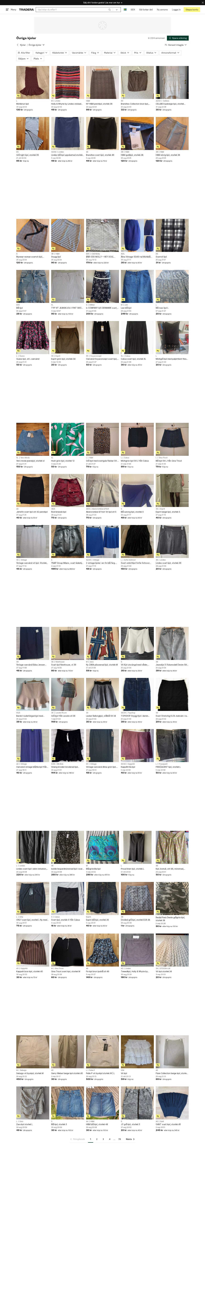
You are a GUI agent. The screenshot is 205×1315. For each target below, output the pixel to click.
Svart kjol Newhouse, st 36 (63, 665)
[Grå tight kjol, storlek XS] (32, 133)
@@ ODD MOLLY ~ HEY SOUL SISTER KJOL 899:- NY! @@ (100, 257)
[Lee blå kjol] (137, 286)
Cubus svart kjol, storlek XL (133, 359)
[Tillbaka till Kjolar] (17, 45)
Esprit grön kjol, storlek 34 (63, 359)
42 (17, 509)
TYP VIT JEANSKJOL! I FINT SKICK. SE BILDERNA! (67, 308)
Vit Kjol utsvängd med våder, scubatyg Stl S (134, 665)
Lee (126, 305)
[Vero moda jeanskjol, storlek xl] (32, 439)
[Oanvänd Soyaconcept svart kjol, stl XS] (102, 337)
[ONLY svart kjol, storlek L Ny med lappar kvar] (32, 898)
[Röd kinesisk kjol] (67, 490)
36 (157, 509)
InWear (92, 305)
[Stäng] (203, 2)
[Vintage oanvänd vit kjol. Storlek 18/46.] (32, 541)
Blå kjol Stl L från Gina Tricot (169, 461)
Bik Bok (60, 764)
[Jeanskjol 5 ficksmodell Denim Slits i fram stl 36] (172, 643)
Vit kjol (124, 1073)
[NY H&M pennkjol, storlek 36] (102, 82)
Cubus (127, 356)
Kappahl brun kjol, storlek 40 (29, 971)
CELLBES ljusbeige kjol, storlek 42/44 (170, 104)
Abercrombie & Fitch (100, 509)
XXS (18, 305)
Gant (162, 1121)
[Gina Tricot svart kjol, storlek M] (67, 950)
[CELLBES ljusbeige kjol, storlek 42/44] (172, 82)
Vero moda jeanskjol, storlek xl (30, 461)
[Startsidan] (26, 9)
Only (21, 917)
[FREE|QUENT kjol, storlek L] (172, 745)
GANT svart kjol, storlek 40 (168, 1124)
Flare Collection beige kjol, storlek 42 (172, 1073)
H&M (88, 101)
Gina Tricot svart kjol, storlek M (65, 971)
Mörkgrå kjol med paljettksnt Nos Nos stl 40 (171, 359)
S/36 (53, 764)
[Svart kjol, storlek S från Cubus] (67, 898)
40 (122, 101)
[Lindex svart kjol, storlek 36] (172, 541)
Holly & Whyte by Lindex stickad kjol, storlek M (66, 104)
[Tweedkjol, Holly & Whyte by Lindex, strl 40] (137, 950)
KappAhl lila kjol (128, 767)
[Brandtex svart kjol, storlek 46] (102, 133)
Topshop (131, 713)
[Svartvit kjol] (172, 235)
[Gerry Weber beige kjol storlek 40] (67, 1051)
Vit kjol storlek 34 (164, 971)
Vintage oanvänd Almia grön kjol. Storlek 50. (101, 767)
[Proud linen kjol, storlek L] (137, 847)
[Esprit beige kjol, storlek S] (172, 490)
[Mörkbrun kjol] (32, 82)
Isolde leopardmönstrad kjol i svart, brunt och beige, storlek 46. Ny (67, 869)
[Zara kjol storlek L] (32, 1102)
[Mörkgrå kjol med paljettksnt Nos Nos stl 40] (172, 337)
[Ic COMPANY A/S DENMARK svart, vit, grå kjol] (102, 286)
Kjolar (23, 45)
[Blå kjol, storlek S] (67, 1102)
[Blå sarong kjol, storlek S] (137, 490)
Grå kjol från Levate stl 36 (63, 716)
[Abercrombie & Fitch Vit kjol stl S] (102, 490)
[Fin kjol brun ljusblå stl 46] (102, 950)
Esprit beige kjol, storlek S (168, 512)
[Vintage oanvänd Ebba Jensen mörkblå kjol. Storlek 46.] (32, 643)
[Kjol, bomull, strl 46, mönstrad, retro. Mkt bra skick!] (172, 847)
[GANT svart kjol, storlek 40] (172, 1102)
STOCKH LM (165, 968)
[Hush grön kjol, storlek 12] (67, 439)
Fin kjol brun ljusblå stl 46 (97, 971)
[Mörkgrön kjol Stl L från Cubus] (137, 439)
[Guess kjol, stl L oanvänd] (32, 337)
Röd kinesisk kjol (58, 512)
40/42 (123, 764)
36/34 (123, 713)
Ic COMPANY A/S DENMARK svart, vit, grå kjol (101, 308)
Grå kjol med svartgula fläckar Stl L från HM (102, 461)
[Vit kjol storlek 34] (172, 950)
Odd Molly (95, 254)
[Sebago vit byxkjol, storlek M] (32, 1051)
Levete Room (61, 713)
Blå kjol (19, 308)
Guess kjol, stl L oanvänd (27, 359)
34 (52, 356)
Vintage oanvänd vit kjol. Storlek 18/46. (31, 563)
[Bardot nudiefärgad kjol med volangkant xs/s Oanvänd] (32, 694)
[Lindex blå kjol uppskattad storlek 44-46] (67, 133)
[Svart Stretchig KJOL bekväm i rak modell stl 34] (172, 694)
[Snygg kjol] (67, 235)
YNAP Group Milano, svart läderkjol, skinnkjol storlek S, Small (67, 563)
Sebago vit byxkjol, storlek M (30, 1073)
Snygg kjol (56, 257)
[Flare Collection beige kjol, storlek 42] (172, 1051)
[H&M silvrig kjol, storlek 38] (172, 133)
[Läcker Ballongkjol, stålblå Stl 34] (102, 694)
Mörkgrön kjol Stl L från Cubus (135, 461)
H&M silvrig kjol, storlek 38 (168, 155)
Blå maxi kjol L (162, 308)
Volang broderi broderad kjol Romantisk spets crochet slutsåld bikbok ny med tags (66, 767)
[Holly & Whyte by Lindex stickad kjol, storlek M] (67, 82)
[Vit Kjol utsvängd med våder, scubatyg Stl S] (137, 643)
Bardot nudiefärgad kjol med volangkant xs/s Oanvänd (29, 716)
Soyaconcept (95, 356)
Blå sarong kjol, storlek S (132, 512)
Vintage (24, 560)
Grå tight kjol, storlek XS (27, 155)
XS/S (18, 713)
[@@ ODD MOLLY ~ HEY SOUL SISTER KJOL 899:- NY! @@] (102, 235)
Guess (22, 356)
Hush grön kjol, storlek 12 (62, 461)
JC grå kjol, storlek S (130, 1124)
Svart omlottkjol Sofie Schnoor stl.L (135, 563)
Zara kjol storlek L (24, 1124)
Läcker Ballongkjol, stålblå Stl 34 (101, 716)
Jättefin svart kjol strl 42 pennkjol (32, 512)
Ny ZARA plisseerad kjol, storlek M (102, 665)
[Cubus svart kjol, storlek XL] (137, 337)
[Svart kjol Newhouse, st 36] (67, 643)
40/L (123, 254)
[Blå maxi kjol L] (172, 286)
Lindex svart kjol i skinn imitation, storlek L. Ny (31, 869)
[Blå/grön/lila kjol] (102, 847)
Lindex (57, 101)
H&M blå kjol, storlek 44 (97, 1124)
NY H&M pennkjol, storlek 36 (99, 104)
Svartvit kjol (161, 257)
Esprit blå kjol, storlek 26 (97, 920)
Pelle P (92, 1070)
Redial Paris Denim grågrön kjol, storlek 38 (170, 919)
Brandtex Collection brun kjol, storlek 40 (135, 104)
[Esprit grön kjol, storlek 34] (67, 337)
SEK (133, 9)
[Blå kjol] (32, 286)
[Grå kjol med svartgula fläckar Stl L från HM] (102, 439)
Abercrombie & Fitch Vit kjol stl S (101, 512)
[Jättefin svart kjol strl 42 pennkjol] (32, 490)
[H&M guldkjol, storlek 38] (137, 133)
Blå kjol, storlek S (59, 1124)
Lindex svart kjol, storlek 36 (168, 563)
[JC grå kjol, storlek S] (137, 1102)
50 (87, 764)
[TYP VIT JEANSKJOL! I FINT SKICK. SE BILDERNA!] (67, 286)
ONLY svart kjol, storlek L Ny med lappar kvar (31, 920)
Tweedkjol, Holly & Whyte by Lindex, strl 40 (134, 971)
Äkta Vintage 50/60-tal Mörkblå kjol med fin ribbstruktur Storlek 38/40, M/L (135, 257)
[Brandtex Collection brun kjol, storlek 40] (137, 82)
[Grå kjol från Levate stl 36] (67, 694)
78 (119, 1139)
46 (87, 152)
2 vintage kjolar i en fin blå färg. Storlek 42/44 (100, 563)
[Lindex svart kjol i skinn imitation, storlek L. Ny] (32, 847)
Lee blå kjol (126, 308)
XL (52, 305)
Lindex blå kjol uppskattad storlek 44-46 (67, 155)
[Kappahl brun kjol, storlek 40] (32, 950)
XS (17, 152)
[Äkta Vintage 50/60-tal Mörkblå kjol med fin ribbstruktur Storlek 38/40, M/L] (137, 235)
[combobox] (74, 9)
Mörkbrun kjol (22, 104)
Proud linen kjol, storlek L (132, 869)
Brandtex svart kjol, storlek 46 (100, 155)
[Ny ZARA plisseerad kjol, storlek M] (102, 643)
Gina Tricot (163, 458)
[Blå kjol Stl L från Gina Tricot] (172, 439)
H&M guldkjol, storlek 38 (132, 155)
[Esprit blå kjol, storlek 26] (102, 898)
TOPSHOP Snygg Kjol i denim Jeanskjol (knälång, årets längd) (135, 716)
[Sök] (110, 9)
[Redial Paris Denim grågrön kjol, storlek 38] (172, 898)
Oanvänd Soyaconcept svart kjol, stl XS (101, 359)
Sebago (23, 1070)
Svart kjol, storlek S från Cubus (65, 920)
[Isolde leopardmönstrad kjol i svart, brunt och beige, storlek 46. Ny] (67, 847)
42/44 (158, 101)
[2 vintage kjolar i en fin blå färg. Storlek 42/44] (102, 541)
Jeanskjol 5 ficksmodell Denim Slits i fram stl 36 (172, 665)
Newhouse (60, 662)
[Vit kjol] (137, 1051)
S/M (122, 1070)
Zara (91, 662)
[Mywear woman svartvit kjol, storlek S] (32, 235)
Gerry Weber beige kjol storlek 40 (67, 1073)
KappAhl (131, 764)
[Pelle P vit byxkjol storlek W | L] (102, 1051)
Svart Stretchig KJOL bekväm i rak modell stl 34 (172, 716)
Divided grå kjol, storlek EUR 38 (135, 920)
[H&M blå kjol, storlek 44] (102, 1102)
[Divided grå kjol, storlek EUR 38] (137, 898)
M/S (87, 254)
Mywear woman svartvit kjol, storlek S (29, 257)
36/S (53, 509)
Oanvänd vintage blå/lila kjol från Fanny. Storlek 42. (31, 767)
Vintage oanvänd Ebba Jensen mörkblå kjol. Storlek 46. (30, 665)
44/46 (53, 152)
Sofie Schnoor (130, 560)
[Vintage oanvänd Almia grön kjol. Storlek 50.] (102, 745)
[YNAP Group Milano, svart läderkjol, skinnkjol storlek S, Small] (67, 541)
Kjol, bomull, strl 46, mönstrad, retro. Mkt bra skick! (170, 869)
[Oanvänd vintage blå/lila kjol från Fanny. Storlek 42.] (32, 745)
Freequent (163, 764)
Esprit (58, 356)
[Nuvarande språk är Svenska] (125, 9)
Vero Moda (25, 458)
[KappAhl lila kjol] (137, 745)
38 (122, 152)
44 (87, 1121)
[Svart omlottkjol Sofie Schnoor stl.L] (137, 541)
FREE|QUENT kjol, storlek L (168, 767)
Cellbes (166, 101)
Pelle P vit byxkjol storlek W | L (100, 1073)
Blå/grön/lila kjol (93, 869)
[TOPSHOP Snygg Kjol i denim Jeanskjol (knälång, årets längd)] (137, 694)
